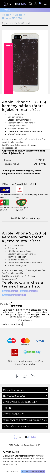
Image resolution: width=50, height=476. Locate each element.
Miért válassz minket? (17, 426)
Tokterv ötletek (13, 389)
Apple (18, 14)
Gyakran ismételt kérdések (20, 402)
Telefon (6, 14)
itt (4, 464)
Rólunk (7, 408)
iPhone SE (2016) (12, 18)
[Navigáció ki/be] (45, 4)
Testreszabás (12, 471)
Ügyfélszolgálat (13, 414)
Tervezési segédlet (15, 396)
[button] (30, 4)
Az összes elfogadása (33, 472)
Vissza (7, 10)
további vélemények (11, 324)
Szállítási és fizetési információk (24, 420)
